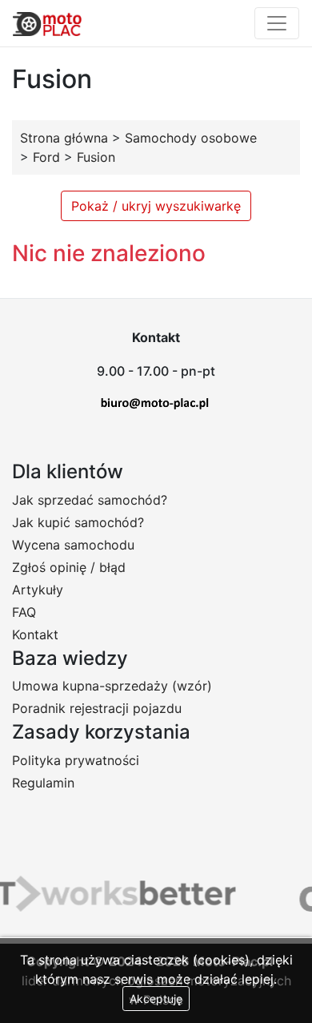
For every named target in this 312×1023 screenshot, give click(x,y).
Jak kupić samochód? (78, 522)
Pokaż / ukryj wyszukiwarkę (156, 206)
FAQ (24, 612)
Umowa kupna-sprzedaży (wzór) (112, 686)
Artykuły (37, 590)
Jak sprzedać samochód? (89, 500)
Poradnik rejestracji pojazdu (97, 708)
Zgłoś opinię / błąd (69, 567)
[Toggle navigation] (276, 23)
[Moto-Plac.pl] (47, 23)
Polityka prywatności (75, 760)
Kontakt (35, 634)
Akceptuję (156, 998)
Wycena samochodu (73, 545)
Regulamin (43, 783)
